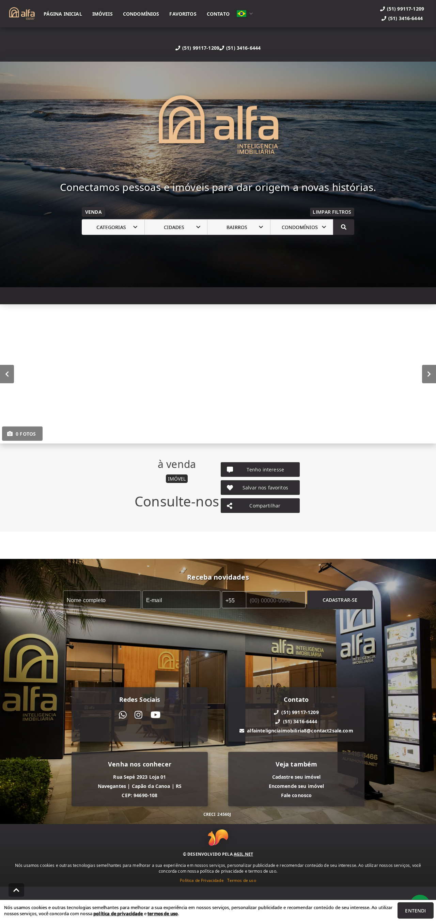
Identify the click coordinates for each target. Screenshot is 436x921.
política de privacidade (118, 913)
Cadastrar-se (340, 600)
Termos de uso (241, 880)
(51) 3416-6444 (243, 48)
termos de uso (162, 913)
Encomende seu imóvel (296, 786)
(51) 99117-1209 (200, 48)
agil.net (243, 854)
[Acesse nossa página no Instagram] (138, 715)
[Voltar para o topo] (16, 890)
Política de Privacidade (201, 880)
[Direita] (429, 374)
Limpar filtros (332, 212)
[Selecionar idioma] (245, 13)
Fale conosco (296, 795)
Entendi (415, 910)
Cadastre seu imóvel (296, 777)
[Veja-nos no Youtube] (155, 715)
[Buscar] (343, 227)
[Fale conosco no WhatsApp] (123, 715)
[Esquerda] (7, 374)
